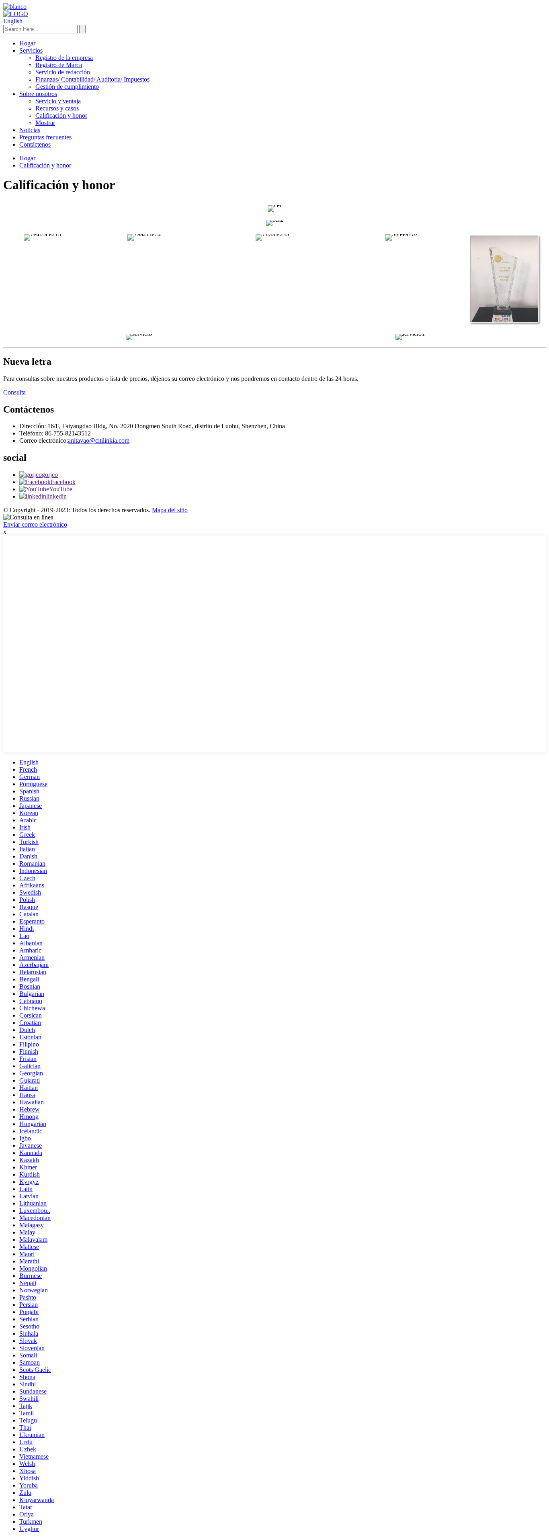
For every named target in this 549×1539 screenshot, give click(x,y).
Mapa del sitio (170, 510)
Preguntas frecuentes (45, 137)
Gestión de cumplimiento (67, 86)
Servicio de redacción (62, 72)
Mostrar (45, 122)
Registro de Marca (58, 64)
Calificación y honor (61, 115)
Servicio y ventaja (58, 101)
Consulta (14, 392)
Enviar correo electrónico (35, 524)
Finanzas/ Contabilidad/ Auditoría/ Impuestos (92, 79)
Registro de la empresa (64, 57)
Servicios (31, 50)
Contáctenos (35, 144)
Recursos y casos (57, 108)
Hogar (27, 43)
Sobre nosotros (38, 93)
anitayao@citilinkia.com (98, 440)
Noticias (29, 130)
